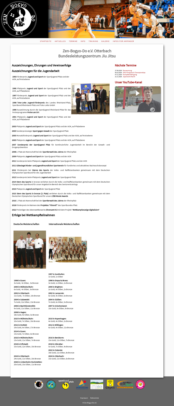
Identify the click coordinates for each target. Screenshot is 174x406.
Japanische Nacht (129, 77)
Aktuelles (60, 41)
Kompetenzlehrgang (130, 74)
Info (83, 41)
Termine (73, 41)
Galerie (105, 41)
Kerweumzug (127, 70)
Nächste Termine (125, 65)
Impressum (84, 398)
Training (93, 41)
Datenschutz (94, 398)
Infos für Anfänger (123, 41)
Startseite (45, 41)
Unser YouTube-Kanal (128, 82)
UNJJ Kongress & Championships (134, 72)
